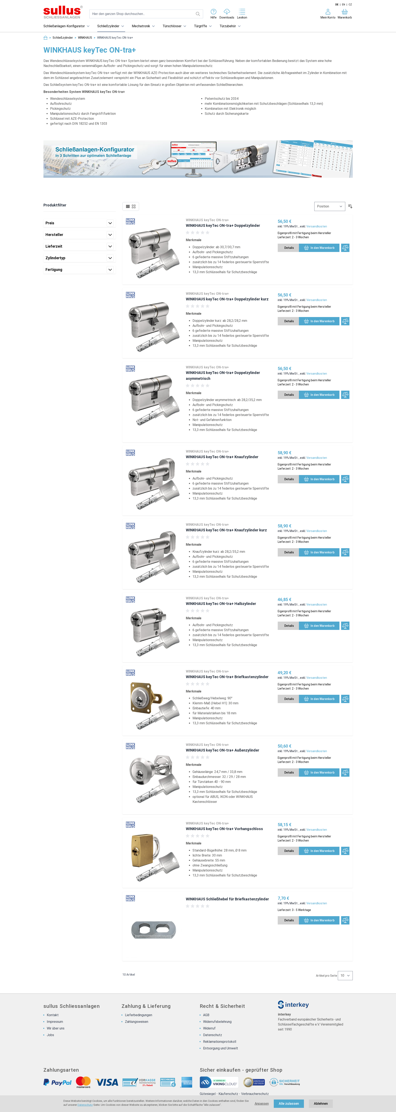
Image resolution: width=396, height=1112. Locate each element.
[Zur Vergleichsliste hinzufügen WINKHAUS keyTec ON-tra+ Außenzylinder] (345, 772)
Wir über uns (55, 1028)
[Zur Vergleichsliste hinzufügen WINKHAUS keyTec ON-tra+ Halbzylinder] (345, 626)
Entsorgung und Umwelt (220, 1048)
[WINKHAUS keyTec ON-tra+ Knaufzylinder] (154, 480)
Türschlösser (172, 26)
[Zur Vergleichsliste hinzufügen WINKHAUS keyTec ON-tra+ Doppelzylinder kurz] (345, 321)
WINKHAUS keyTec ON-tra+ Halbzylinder (221, 603)
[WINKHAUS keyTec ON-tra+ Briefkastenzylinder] (154, 701)
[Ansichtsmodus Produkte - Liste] (127, 206)
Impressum (55, 1022)
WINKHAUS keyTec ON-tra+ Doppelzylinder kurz (227, 299)
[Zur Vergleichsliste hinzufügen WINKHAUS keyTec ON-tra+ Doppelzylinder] (345, 248)
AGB (206, 1015)
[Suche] (198, 14)
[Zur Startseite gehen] (63, 12)
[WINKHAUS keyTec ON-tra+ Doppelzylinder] (154, 249)
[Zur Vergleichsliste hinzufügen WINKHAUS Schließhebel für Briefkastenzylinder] (345, 920)
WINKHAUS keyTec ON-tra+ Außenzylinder (222, 750)
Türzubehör (228, 26)
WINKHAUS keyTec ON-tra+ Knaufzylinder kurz (226, 530)
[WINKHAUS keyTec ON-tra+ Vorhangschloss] (154, 853)
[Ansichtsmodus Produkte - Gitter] (133, 206)
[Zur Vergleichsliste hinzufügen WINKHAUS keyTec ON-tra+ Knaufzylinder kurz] (345, 552)
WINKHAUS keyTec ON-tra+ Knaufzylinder (222, 457)
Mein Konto (328, 17)
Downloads (227, 17)
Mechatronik (141, 26)
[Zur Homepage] (45, 38)
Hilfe (214, 17)
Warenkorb (345, 17)
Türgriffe (200, 26)
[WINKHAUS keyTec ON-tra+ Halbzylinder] (154, 627)
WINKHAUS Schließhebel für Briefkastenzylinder (227, 899)
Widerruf (209, 1028)
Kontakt (53, 1015)
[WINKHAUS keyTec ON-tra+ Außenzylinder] (154, 776)
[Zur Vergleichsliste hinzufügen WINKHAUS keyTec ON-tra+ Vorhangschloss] (345, 851)
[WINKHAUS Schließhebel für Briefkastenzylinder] (154, 926)
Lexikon (242, 17)
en (343, 4)
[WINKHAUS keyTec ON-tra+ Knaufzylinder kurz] (154, 554)
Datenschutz (85, 1104)
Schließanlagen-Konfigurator (64, 26)
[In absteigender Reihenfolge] (350, 206)
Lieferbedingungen (138, 1015)
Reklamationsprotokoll (219, 1042)
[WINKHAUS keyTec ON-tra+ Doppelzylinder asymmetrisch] (154, 402)
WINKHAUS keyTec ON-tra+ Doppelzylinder (223, 225)
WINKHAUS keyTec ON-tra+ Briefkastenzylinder (227, 677)
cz (350, 4)
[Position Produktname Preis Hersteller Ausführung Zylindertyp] (329, 206)
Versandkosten (316, 226)
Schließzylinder (108, 26)
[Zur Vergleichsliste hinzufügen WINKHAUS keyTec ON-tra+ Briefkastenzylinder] (345, 699)
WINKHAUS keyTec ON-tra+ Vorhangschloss (224, 829)
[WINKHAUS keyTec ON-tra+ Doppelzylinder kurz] (154, 323)
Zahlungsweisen (136, 1022)
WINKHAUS (85, 37)
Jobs (50, 1035)
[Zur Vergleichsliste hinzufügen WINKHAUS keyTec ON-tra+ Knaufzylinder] (345, 479)
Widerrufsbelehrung (217, 1022)
